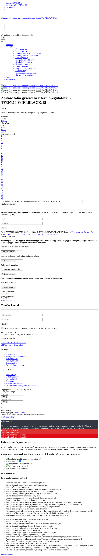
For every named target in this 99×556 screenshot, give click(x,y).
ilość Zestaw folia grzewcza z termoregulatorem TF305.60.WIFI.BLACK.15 (30, 201)
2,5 (2, 143)
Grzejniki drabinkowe (23, 62)
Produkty (9, 47)
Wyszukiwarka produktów (11, 35)
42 (2, 190)
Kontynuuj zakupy (8, 417)
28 (2, 175)
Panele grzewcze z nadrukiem (26, 55)
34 (2, 182)
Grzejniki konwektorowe (25, 60)
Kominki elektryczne (23, 64)
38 (2, 186)
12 (2, 158)
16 (2, 162)
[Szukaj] (3, 38)
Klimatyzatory (20, 71)
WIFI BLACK (52, 234)
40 (2, 188)
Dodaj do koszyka (8, 204)
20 (2, 166)
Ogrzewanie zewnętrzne (24, 75)
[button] (49, 236)
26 (2, 173)
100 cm (4, 121)
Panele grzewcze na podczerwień (28, 53)
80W (3, 127)
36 (2, 184)
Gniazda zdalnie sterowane (25, 73)
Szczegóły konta (12, 79)
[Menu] (2, 41)
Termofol (9, 45)
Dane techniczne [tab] (7, 292)
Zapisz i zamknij (7, 554)
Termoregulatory (21, 58)
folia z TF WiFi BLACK (23, 234)
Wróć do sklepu (20, 412)
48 (2, 197)
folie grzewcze (40, 234)
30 (2, 177)
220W (3, 132)
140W (3, 130)
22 (2, 169)
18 (2, 164)
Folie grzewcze (21, 49)
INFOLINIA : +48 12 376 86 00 (13, 343)
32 (2, 180)
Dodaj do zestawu (8, 236)
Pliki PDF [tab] (5, 294)
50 (2, 199)
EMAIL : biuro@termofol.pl (12, 345)
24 (2, 171)
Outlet (8, 77)
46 (2, 195)
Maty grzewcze (21, 51)
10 (2, 156)
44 (2, 193)
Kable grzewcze (21, 66)
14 (2, 160)
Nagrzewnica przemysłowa (25, 68)
